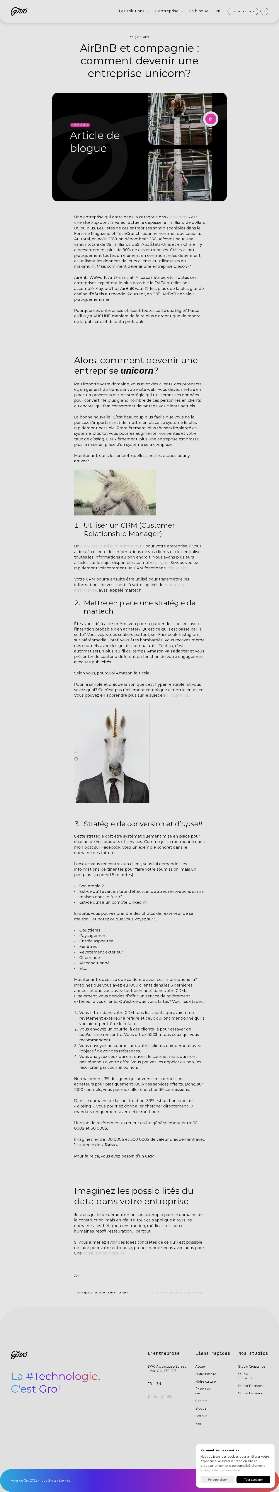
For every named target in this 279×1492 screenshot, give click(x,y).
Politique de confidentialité (220, 1470)
